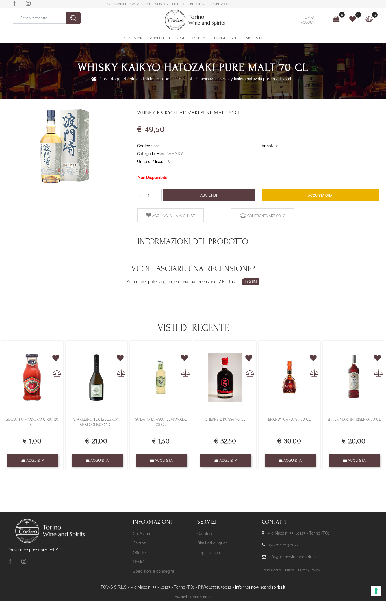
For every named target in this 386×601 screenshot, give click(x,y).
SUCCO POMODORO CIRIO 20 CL (32, 422)
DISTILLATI (186, 79)
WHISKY (207, 79)
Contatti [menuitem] (140, 543)
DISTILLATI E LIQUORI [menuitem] (208, 38)
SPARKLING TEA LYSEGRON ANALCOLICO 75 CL (96, 422)
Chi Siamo (116, 4)
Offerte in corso (189, 4)
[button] (73, 18)
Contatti (220, 4)
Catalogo (140, 4)
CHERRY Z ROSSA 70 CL (225, 419)
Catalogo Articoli (119, 79)
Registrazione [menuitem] (209, 552)
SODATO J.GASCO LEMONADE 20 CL (161, 422)
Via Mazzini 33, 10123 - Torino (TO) (298, 533)
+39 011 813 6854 (284, 545)
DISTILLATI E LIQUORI (156, 79)
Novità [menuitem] (139, 562)
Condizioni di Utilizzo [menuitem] (278, 570)
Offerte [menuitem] (139, 552)
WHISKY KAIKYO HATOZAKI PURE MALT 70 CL (255, 79)
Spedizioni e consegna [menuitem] (153, 571)
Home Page (94, 79)
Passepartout (202, 597)
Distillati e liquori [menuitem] (212, 543)
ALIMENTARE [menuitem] (133, 38)
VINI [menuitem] (259, 38)
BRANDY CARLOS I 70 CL (289, 419)
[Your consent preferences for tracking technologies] (376, 591)
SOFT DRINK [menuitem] (240, 38)
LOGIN (251, 281)
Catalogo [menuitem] (205, 533)
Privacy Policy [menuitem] (309, 570)
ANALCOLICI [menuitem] (160, 38)
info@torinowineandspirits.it (293, 557)
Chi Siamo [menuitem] (142, 533)
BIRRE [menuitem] (180, 38)
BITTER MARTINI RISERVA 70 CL (354, 419)
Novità (161, 4)
